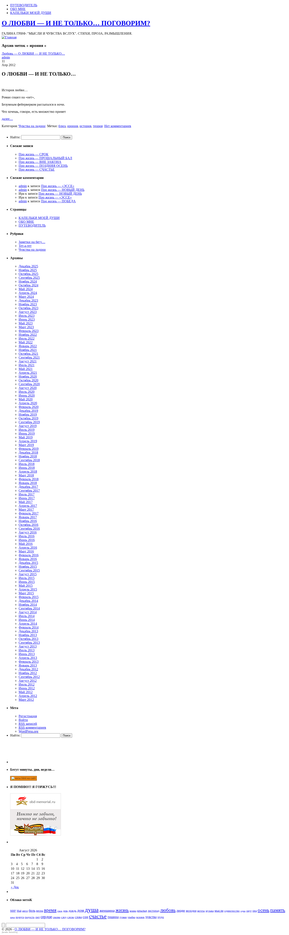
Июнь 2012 (27, 688)
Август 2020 (28, 388)
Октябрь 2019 (28, 418)
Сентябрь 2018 (29, 460)
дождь (72, 910)
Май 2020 (26, 399)
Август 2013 (28, 646)
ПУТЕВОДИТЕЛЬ (23, 5)
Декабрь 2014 (28, 601)
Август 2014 (28, 612)
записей (28, 723)
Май (19, 910)
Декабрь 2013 (28, 631)
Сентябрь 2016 (29, 528)
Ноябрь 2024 (28, 281)
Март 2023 (26, 327)
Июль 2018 (26, 464)
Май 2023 (26, 323)
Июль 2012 (26, 684)
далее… (7, 119)
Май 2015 (26, 585)
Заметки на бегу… (32, 242)
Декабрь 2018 (28, 452)
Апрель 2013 (28, 658)
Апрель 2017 (28, 506)
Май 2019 (26, 437)
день (65, 910)
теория (98, 126)
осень (263, 910)
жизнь (122, 910)
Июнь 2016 (27, 540)
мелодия (191, 910)
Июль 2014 (26, 616)
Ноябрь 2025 (28, 270)
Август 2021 (28, 361)
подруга (20, 917)
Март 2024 (26, 296)
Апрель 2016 (28, 547)
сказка (56, 917)
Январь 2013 (28, 665)
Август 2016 (28, 532)
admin (6, 57)
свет (37, 917)
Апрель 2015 (28, 589)
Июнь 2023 (27, 319)
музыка (210, 910)
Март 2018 (26, 475)
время (50, 910)
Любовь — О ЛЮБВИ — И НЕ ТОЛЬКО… (33, 53)
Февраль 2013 (29, 661)
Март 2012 (26, 699)
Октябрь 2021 (28, 353)
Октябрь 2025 (28, 274)
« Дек (15, 887)
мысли (219, 910)
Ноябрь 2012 (28, 673)
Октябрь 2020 (28, 380)
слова (78, 917)
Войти (23, 720)
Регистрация (28, 716)
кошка (133, 910)
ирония (72, 126)
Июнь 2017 (27, 498)
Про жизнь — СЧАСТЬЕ (37, 169)
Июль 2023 (26, 315)
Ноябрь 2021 (28, 350)
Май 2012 (26, 692)
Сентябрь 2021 (29, 357)
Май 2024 (26, 289)
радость (29, 917)
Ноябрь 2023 (28, 304)
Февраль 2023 (29, 331)
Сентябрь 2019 (29, 422)
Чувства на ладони (31, 126)
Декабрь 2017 (28, 487)
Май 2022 (26, 342)
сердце (46, 917)
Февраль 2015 (29, 597)
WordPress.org (28, 731)
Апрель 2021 (28, 372)
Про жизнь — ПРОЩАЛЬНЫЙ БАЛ (45, 158)
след (63, 917)
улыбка (131, 917)
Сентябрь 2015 (29, 570)
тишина (113, 917)
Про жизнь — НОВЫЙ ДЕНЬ (62, 190)
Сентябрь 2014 (29, 608)
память (277, 910)
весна (39, 910)
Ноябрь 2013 (28, 635)
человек (140, 917)
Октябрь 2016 (28, 525)
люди (180, 910)
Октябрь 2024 (28, 285)
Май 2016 (26, 544)
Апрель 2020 (28, 403)
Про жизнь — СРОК (33, 154)
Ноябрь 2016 (28, 521)
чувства (151, 917)
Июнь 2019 (27, 433)
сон (85, 917)
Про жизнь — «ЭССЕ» (57, 186)
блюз (62, 126)
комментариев (32, 727)
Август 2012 (28, 680)
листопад (153, 910)
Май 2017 (26, 502)
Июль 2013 (26, 650)
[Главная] (9, 37)
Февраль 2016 (29, 555)
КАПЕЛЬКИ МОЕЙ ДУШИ (30, 13)
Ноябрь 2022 (28, 334)
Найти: (15, 137)
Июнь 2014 (27, 620)
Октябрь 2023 (28, 308)
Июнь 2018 (27, 468)
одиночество (232, 910)
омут (249, 910)
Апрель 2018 (28, 471)
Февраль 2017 (29, 513)
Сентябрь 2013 (29, 642)
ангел (25, 910)
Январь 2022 (28, 346)
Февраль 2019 (29, 448)
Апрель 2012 (28, 696)
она (254, 910)
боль (32, 911)
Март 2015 (26, 593)
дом (80, 910)
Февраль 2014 (29, 627)
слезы (70, 917)
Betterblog (13, 932)
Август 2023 (28, 312)
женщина (107, 910)
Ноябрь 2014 (28, 604)
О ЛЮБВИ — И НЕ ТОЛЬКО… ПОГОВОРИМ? (76, 23)
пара (12, 917)
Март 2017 (26, 509)
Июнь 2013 (27, 654)
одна (243, 911)
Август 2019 (28, 426)
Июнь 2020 (27, 395)
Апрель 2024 (28, 293)
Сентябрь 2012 (29, 677)
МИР (13, 910)
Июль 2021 (26, 365)
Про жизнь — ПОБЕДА (58, 201)
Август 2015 (28, 574)
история (85, 126)
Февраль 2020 (29, 407)
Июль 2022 (26, 338)
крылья (142, 910)
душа (92, 909)
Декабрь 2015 (28, 563)
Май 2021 (26, 369)
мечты (201, 910)
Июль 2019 (26, 429)
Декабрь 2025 (28, 266)
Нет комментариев (117, 126)
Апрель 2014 (28, 623)
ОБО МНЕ (18, 9)
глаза (59, 911)
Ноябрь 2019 (28, 414)
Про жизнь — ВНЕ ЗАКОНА (40, 162)
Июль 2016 (26, 536)
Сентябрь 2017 (29, 490)
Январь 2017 (28, 517)
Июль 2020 (26, 391)
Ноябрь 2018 (28, 456)
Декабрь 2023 (28, 300)
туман (123, 917)
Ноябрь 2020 (28, 376)
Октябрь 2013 (28, 639)
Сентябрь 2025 (29, 277)
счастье (98, 916)
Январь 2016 (28, 559)
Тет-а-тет (25, 246)
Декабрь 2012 (28, 669)
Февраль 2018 (29, 479)
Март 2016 (26, 551)
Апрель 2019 (28, 441)
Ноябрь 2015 (28, 566)
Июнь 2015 (27, 582)
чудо (160, 917)
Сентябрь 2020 (29, 384)
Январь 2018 (28, 483)
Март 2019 (26, 445)
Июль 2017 (26, 494)
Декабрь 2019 (28, 410)
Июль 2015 (26, 578)
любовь (168, 910)
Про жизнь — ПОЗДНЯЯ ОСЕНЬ (43, 165)
